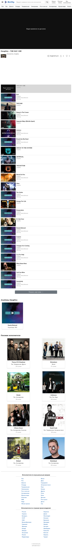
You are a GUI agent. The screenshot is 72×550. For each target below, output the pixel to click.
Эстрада (17, 6)
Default (18, 461)
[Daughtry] (3, 56)
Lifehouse (54, 395)
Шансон (11, 6)
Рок (6, 6)
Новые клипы (54, 2)
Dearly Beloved (12, 325)
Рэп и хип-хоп (43, 6)
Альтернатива (53, 6)
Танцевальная (25, 6)
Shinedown (53, 362)
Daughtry (16, 54)
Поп (3, 6)
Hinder (18, 395)
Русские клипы (60, 2)
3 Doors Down (18, 428)
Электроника (34, 6)
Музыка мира (62, 6)
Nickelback (53, 461)
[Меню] (2, 2)
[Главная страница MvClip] (9, 2)
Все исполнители (67, 2)
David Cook (53, 428)
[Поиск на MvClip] (47, 2)
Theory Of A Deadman (18, 362)
